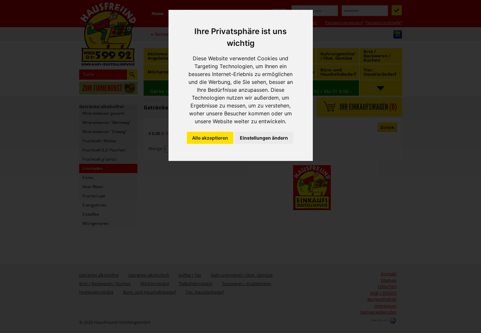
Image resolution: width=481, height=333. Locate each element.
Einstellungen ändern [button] (264, 138)
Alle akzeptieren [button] (210, 138)
